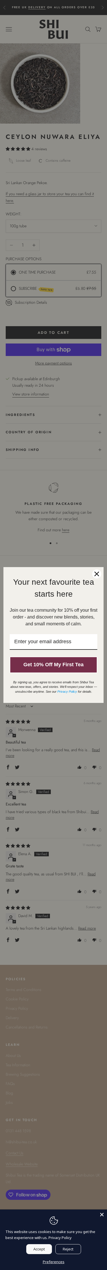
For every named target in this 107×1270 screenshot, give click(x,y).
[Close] (102, 1214)
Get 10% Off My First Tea (53, 664)
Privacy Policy (60, 1237)
